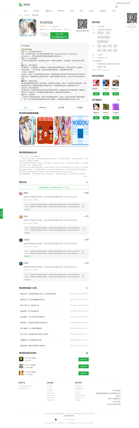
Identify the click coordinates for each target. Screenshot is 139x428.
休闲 (99, 46)
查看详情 (83, 359)
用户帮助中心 (79, 386)
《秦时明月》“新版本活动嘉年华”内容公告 (33, 322)
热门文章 (61, 107)
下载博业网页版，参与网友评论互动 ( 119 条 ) (54, 187)
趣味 (104, 46)
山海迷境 (116, 112)
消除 (109, 46)
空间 (115, 50)
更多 (87, 182)
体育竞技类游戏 (103, 41)
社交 (99, 50)
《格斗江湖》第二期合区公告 (29, 305)
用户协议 (77, 390)
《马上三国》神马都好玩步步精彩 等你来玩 (33, 334)
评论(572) (42, 107)
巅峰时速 (96, 112)
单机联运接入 (51, 400)
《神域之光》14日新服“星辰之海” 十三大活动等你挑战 (37, 294)
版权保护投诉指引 (80, 395)
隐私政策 (99, 61)
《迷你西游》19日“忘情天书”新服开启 (32, 317)
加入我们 (49, 388)
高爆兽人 (106, 112)
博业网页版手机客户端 (25, 386)
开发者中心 (50, 390)
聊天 (109, 50)
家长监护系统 (79, 398)
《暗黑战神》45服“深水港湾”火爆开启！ (32, 345)
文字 (115, 46)
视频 (104, 50)
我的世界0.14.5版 (116, 88)
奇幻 (107, 33)
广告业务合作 (51, 395)
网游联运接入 (51, 398)
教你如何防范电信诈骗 (114, 404)
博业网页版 (24, 4)
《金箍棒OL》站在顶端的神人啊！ (30, 340)
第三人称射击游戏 (103, 37)
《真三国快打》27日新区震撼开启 (30, 328)
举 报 (1, 213)
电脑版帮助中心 (79, 388)
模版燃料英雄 (96, 88)
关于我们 (49, 386)
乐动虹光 (106, 88)
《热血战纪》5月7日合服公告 (29, 311)
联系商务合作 (51, 393)
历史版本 (80, 107)
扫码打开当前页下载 (82, 31)
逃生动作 (100, 33)
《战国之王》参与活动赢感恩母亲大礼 (32, 299)
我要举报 (77, 400)
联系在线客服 (117, 401)
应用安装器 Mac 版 (24, 388)
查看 (96, 94)
